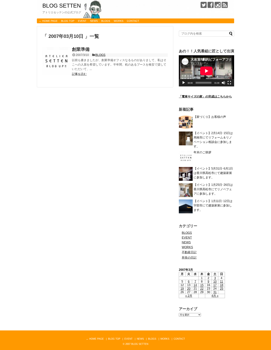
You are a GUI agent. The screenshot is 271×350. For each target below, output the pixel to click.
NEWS (94, 20)
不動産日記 (189, 252)
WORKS (118, 20)
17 (215, 285)
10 (215, 281)
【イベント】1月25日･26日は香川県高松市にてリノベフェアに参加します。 (213, 189)
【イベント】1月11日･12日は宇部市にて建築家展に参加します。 (213, 205)
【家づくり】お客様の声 (210, 116)
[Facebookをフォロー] (211, 5)
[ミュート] (223, 83)
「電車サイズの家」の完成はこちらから (205, 96)
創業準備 (81, 49)
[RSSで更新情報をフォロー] (225, 5)
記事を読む (79, 74)
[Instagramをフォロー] (218, 5)
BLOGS (105, 20)
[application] (206, 70)
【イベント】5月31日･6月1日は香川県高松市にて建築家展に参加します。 (213, 173)
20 (188, 288)
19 (182, 288)
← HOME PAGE (48, 20)
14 (195, 285)
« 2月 (188, 295)
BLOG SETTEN (61, 6)
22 (202, 288)
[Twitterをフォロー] (204, 5)
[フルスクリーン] (229, 83)
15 (202, 285)
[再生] (183, 83)
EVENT (82, 20)
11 (221, 281)
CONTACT (133, 20)
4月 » (214, 295)
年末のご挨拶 (202, 152)
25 (221, 288)
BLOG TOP (67, 20)
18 (221, 285)
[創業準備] (56, 61)
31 (215, 292)
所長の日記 (189, 257)
